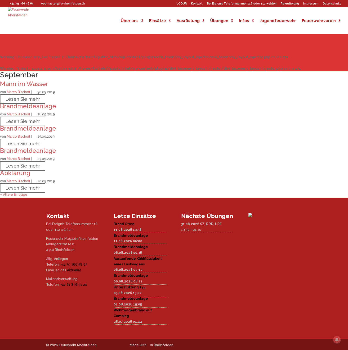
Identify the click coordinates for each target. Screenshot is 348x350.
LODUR (182, 3)
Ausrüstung (188, 21)
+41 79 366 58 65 (73, 264)
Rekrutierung (290, 3)
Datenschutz (332, 3)
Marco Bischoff (18, 92)
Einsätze (157, 21)
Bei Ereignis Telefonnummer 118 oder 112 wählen (242, 3)
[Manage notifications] (337, 339)
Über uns (129, 21)
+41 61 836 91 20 (73, 284)
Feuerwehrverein (319, 21)
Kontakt (197, 3)
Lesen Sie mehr (22, 99)
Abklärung (15, 173)
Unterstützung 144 (130, 287)
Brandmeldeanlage (28, 106)
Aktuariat (74, 270)
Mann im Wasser (24, 83)
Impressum (310, 3)
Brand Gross (124, 224)
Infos (244, 21)
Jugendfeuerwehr (278, 21)
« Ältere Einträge (13, 194)
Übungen (219, 21)
